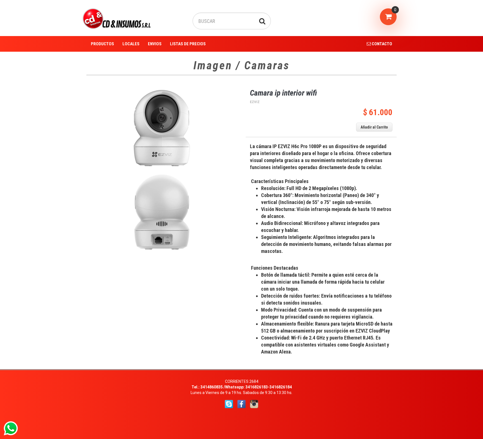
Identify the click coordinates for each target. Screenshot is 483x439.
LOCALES (130, 43)
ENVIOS (155, 43)
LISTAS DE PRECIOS (188, 43)
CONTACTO (381, 43)
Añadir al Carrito (374, 127)
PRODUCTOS (102, 43)
